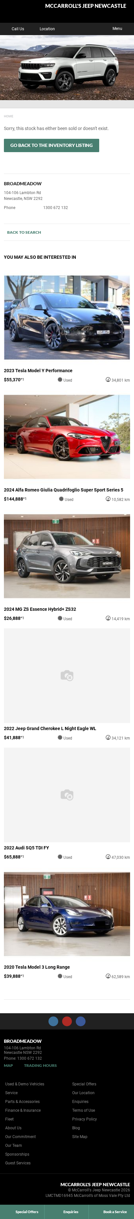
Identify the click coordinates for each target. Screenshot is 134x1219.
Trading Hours (40, 1065)
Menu (117, 28)
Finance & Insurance (23, 1110)
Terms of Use (83, 1110)
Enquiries (80, 1101)
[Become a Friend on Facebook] (81, 1021)
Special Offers (84, 1084)
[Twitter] (8, 115)
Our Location (83, 1093)
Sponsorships (17, 1154)
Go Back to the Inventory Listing (51, 145)
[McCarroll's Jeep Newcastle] (21, 11)
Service (11, 1093)
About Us (13, 1128)
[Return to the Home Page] (16, 1191)
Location (47, 29)
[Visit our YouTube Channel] (67, 1021)
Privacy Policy (84, 1119)
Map (8, 1065)
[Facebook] (2, 115)
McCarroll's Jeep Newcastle (85, 6)
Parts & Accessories (22, 1101)
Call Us (18, 29)
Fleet (9, 1119)
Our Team (13, 1145)
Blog (76, 1128)
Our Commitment (20, 1136)
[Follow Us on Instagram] (53, 1021)
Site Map (79, 1136)
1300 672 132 (55, 207)
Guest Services (18, 1163)
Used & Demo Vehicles (24, 1084)
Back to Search (24, 232)
